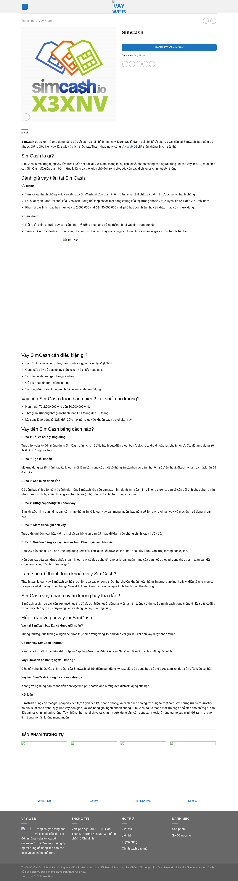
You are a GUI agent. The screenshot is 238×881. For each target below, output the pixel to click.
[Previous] (21, 775)
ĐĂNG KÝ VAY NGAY (169, 47)
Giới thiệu (128, 829)
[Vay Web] (119, 6)
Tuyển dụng (129, 842)
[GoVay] (94, 768)
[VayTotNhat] (44, 768)
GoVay (94, 800)
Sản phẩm (179, 829)
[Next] (215, 775)
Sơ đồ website (181, 835)
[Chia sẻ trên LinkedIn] (152, 64)
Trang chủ (28, 20)
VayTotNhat (44, 800)
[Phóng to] (26, 117)
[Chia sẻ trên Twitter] (132, 64)
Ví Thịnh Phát (143, 800)
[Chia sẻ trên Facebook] (125, 64)
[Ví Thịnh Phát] (143, 768)
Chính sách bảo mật (135, 848)
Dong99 (192, 800)
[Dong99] (193, 768)
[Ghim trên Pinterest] (145, 64)
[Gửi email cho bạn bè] (139, 64)
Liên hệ (126, 835)
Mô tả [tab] (24, 132)
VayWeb (127, 146)
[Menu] (25, 7)
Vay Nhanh (46, 20)
